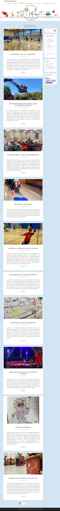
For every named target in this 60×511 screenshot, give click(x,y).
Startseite (9, 3)
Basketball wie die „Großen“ (23, 54)
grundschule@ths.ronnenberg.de (51, 67)
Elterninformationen (29, 3)
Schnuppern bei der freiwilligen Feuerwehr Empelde (23, 104)
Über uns (15, 3)
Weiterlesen (23, 72)
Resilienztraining (23, 427)
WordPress (33, 509)
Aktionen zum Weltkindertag (23, 323)
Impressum (53, 3)
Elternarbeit (38, 3)
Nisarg (40, 509)
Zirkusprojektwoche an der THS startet (23, 373)
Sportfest (48, 51)
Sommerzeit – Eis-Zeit (50, 49)
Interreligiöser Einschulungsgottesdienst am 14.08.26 (50, 46)
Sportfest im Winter (23, 204)
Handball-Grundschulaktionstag (23, 248)
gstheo (26, 56)
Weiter (26, 503)
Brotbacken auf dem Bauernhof (23, 275)
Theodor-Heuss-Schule (10, 1)
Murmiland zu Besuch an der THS (23, 478)
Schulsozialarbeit (45, 3)
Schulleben (21, 3)
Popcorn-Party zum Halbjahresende (23, 155)
